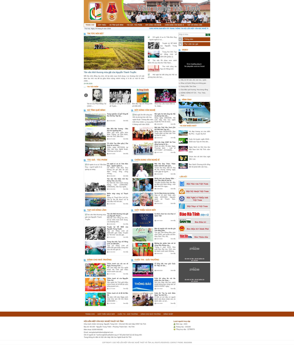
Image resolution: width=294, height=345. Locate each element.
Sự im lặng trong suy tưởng (164, 193)
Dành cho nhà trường (99, 260)
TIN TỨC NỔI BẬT (95, 33)
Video (185, 50)
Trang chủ (90, 314)
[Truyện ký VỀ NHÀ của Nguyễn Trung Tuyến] (160, 43)
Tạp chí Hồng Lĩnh (96, 210)
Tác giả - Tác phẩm (97, 160)
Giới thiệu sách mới (145, 210)
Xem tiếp (125, 120)
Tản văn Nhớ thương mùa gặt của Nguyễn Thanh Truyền (110, 72)
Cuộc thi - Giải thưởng (147, 260)
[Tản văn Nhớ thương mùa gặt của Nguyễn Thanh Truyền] (114, 53)
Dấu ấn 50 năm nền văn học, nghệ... (194, 80)
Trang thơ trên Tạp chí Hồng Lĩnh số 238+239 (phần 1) (168, 54)
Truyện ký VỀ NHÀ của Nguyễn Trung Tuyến (168, 45)
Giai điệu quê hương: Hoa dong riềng (194, 89)
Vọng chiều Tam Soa (188, 86)
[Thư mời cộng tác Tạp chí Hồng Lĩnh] (160, 66)
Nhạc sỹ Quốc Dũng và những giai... (194, 83)
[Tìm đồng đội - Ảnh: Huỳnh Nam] (194, 113)
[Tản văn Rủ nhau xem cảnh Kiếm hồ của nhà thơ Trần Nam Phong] (150, 60)
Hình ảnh (186, 100)
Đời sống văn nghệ (145, 110)
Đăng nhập (168, 314)
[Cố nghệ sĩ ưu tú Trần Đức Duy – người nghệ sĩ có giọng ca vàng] (150, 37)
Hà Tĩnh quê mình (96, 110)
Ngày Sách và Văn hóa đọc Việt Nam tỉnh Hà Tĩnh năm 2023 (199, 149)
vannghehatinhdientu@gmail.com (101, 332)
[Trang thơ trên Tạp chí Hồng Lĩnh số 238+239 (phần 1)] (160, 52)
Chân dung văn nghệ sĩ (147, 160)
